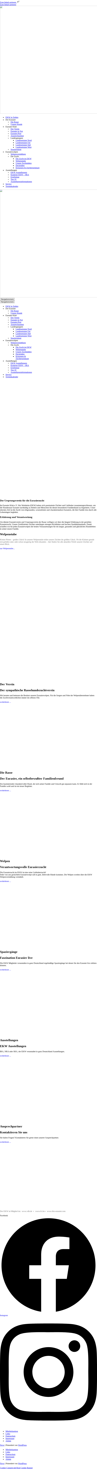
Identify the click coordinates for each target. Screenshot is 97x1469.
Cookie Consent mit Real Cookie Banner (16, 1468)
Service (8, 184)
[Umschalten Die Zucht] (44, 345)
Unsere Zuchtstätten (24, 163)
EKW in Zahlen (12, 117)
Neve (2, 1445)
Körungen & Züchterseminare (28, 168)
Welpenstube (21, 161)
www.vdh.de (27, 1211)
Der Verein (15, 129)
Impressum (10, 1438)
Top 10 (13, 179)
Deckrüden (20, 165)
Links (8, 1434)
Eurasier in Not (17, 131)
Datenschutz (10, 1436)
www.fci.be (40, 1211)
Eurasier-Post (16, 133)
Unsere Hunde (16, 124)
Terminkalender (12, 186)
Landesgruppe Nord (24, 140)
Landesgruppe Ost (23, 143)
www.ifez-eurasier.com (56, 1211)
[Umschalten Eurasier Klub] (44, 315)
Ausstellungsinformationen (21, 181)
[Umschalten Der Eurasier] (44, 309)
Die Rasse (15, 122)
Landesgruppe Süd (23, 145)
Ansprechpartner (17, 136)
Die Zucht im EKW (23, 159)
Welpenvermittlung (18, 154)
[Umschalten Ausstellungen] (44, 361)
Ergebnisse (15, 177)
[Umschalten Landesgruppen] (44, 327)
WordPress (22, 1445)
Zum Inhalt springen (8, 2)
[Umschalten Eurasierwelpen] (44, 340)
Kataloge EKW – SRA (20, 175)
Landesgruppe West (23, 147)
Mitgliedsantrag (12, 1431)
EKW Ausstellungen (19, 172)
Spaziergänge (16, 149)
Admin (8, 1441)
